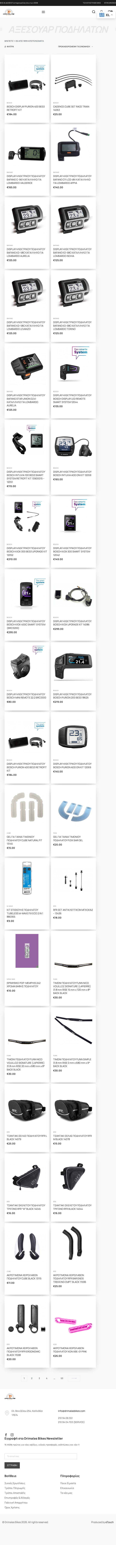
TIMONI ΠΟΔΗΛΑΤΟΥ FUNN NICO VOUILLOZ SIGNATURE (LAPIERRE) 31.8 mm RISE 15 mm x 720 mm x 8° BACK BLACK (72, 988)
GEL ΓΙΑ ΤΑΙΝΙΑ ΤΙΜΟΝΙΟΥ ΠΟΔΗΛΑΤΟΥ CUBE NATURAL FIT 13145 (24, 840)
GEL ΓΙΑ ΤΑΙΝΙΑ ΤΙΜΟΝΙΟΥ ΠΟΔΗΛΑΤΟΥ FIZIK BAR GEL (68, 838)
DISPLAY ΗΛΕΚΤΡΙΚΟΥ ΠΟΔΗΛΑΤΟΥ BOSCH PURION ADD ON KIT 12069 (72, 765)
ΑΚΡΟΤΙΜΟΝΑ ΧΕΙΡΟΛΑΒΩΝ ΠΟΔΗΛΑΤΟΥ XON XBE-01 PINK (70, 1349)
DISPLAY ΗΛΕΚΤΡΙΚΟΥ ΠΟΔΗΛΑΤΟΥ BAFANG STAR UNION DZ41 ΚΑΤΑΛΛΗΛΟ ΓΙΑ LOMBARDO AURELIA (26, 400)
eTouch (109, 1522)
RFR (54, 906)
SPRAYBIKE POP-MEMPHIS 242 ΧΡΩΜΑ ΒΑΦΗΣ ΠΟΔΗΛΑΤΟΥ (23, 984)
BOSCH (9, 103)
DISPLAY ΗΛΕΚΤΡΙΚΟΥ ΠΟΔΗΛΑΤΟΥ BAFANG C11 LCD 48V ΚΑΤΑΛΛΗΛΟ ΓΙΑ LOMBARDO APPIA (72, 179)
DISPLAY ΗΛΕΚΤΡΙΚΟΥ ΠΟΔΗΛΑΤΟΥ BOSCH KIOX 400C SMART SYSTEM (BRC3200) (26, 625)
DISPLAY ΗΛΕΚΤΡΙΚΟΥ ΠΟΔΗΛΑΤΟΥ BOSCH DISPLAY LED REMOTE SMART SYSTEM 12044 (72, 399)
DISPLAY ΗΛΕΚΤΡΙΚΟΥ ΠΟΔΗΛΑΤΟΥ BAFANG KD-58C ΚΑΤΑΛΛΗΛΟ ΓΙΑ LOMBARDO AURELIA (26, 252)
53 (62, 1378)
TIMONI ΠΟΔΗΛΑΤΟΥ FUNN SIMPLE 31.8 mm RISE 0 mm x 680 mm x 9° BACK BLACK (72, 1063)
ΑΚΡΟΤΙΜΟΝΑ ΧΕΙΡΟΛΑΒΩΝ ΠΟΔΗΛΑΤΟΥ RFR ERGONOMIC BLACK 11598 (23, 1351)
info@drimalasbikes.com (71, 1411)
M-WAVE (10, 906)
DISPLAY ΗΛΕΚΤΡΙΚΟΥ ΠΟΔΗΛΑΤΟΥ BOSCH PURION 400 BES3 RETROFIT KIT (27, 767)
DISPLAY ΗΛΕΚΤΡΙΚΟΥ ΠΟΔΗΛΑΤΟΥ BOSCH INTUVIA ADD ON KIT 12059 (72, 473)
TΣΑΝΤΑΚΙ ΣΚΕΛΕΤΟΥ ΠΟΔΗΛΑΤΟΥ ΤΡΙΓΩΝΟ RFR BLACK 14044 (72, 1207)
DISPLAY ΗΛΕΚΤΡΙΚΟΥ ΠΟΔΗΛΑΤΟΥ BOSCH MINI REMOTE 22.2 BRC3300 (26, 696)
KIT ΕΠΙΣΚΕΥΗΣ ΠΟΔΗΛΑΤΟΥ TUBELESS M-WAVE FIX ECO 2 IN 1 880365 (25, 913)
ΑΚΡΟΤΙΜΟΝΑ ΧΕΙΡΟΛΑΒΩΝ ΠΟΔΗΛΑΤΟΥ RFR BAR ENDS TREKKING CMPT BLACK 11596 (69, 1278)
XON (54, 1344)
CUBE (9, 833)
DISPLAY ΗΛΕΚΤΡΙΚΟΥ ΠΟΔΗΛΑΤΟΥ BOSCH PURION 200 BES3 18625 (72, 696)
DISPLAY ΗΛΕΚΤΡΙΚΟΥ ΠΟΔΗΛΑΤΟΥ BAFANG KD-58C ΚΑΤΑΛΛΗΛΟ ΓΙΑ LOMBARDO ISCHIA (72, 252)
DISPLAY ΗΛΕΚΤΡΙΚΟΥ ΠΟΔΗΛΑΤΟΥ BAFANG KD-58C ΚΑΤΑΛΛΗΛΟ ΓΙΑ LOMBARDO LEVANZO (26, 326)
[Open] (43, 12)
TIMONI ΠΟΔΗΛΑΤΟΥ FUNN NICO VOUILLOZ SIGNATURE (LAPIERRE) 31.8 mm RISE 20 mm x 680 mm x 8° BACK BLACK (26, 1064)
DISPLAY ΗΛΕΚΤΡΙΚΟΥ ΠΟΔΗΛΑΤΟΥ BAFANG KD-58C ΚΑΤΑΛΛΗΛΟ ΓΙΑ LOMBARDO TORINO (72, 326)
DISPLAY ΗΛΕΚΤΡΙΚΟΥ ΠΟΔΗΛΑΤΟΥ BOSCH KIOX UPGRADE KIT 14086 (72, 623)
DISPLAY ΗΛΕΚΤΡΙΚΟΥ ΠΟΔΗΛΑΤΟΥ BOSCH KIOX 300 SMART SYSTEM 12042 (72, 551)
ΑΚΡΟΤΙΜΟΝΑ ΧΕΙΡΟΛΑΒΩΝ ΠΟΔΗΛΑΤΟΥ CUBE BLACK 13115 (24, 1276)
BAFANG (10, 172)
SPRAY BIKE (11, 979)
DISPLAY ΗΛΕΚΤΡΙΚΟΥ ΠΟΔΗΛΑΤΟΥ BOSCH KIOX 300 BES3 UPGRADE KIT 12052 (27, 551)
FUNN (55, 979)
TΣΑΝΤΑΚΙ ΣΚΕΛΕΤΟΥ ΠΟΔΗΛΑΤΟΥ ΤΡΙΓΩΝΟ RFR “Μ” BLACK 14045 (26, 1207)
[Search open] (93, 11)
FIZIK (55, 833)
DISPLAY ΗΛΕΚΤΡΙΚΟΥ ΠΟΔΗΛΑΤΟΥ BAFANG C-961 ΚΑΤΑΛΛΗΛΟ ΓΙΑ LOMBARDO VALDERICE (26, 179)
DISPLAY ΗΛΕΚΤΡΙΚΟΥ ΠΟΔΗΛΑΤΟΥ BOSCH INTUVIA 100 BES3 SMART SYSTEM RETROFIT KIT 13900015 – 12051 (26, 477)
